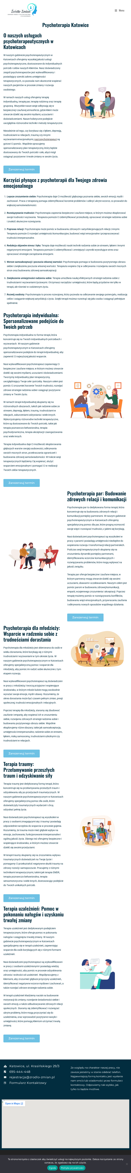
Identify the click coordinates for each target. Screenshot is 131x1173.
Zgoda (52, 1168)
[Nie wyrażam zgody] (126, 1164)
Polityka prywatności (72, 1168)
